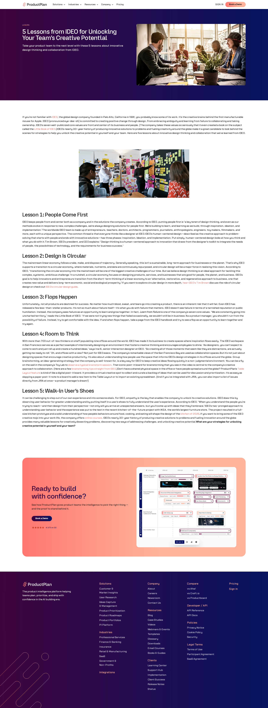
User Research (108, 597)
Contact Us (154, 603)
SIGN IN (219, 4)
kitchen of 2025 (189, 414)
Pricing (233, 583)
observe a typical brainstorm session (90, 365)
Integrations (107, 672)
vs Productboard (197, 598)
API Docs (192, 615)
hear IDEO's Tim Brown (196, 283)
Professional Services (112, 637)
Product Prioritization (112, 611)
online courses (93, 418)
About (151, 588)
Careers (152, 593)
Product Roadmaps (110, 615)
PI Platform (106, 625)
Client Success (156, 679)
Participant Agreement (200, 654)
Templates (154, 634)
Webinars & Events (159, 629)
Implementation (157, 675)
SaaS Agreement (197, 659)
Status (152, 689)
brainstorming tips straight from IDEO (94, 369)
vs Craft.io (193, 593)
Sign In (233, 589)
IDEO (55, 117)
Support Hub (155, 670)
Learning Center (157, 665)
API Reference (195, 610)
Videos (151, 624)
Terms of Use (194, 649)
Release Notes (156, 684)
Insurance (105, 647)
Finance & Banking (110, 642)
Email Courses (156, 648)
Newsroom (154, 598)
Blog (150, 615)
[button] (59, 4)
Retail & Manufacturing (113, 651)
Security (192, 637)
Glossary (153, 639)
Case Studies (155, 620)
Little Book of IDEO (45, 129)
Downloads (154, 643)
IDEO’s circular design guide (62, 287)
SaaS (102, 656)
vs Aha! (191, 588)
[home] (34, 4)
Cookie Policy (194, 632)
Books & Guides (156, 653)
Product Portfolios (110, 620)
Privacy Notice (195, 627)
